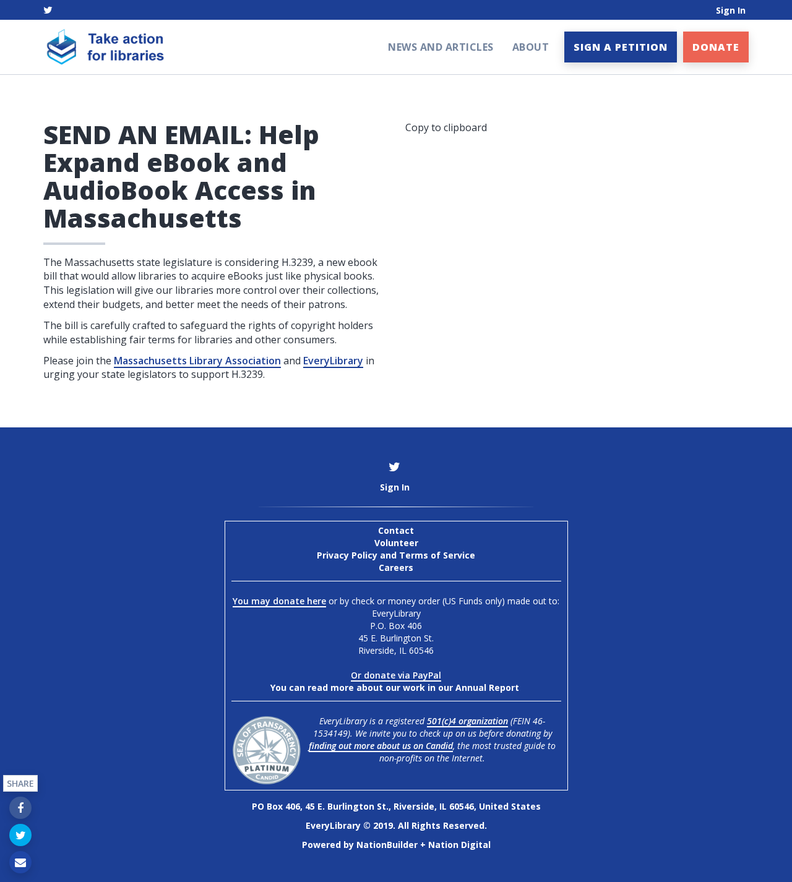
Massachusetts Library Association (197, 360)
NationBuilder (387, 844)
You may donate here (279, 601)
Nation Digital (459, 844)
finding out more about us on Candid (381, 745)
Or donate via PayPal (396, 675)
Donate (715, 47)
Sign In (731, 10)
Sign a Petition (621, 47)
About (530, 47)
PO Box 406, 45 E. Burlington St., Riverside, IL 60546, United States (396, 806)
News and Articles (441, 47)
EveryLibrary (333, 360)
